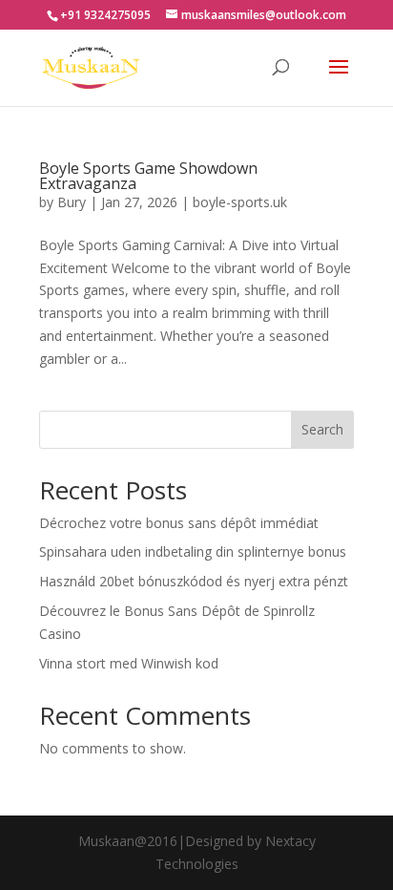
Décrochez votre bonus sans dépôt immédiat (179, 523)
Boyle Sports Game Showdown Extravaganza (148, 176)
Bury (71, 202)
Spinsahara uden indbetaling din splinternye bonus (192, 551)
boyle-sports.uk (240, 202)
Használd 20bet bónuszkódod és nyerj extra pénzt (193, 581)
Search (322, 429)
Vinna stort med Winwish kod (128, 663)
